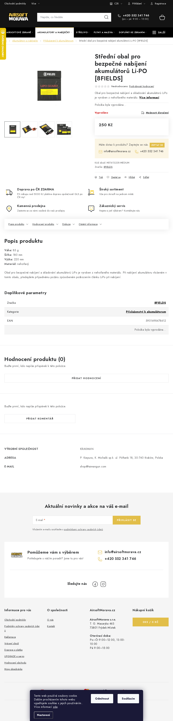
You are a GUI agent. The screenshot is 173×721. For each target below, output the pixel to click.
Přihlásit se (126, 520)
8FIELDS (108, 167)
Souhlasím (128, 699)
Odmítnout (102, 699)
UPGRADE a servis (14, 656)
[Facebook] (95, 584)
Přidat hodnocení (86, 378)
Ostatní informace (88, 224)
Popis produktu (16, 224)
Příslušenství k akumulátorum (146, 312)
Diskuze (66, 224)
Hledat (106, 17)
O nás (50, 619)
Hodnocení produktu (43, 224)
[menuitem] (19, 32)
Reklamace (10, 637)
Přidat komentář (40, 418)
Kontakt (51, 626)
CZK (116, 3)
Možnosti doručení (157, 112)
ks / (151, 622)
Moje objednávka (13, 669)
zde (55, 707)
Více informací (149, 98)
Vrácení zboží (11, 643)
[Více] (159, 32)
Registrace (160, 3)
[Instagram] (103, 584)
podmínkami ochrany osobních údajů (83, 529)
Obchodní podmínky (15, 3)
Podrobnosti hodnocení (141, 86)
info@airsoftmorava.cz (117, 151)
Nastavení (43, 715)
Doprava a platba (13, 650)
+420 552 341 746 (135, 15)
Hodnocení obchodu (15, 662)
